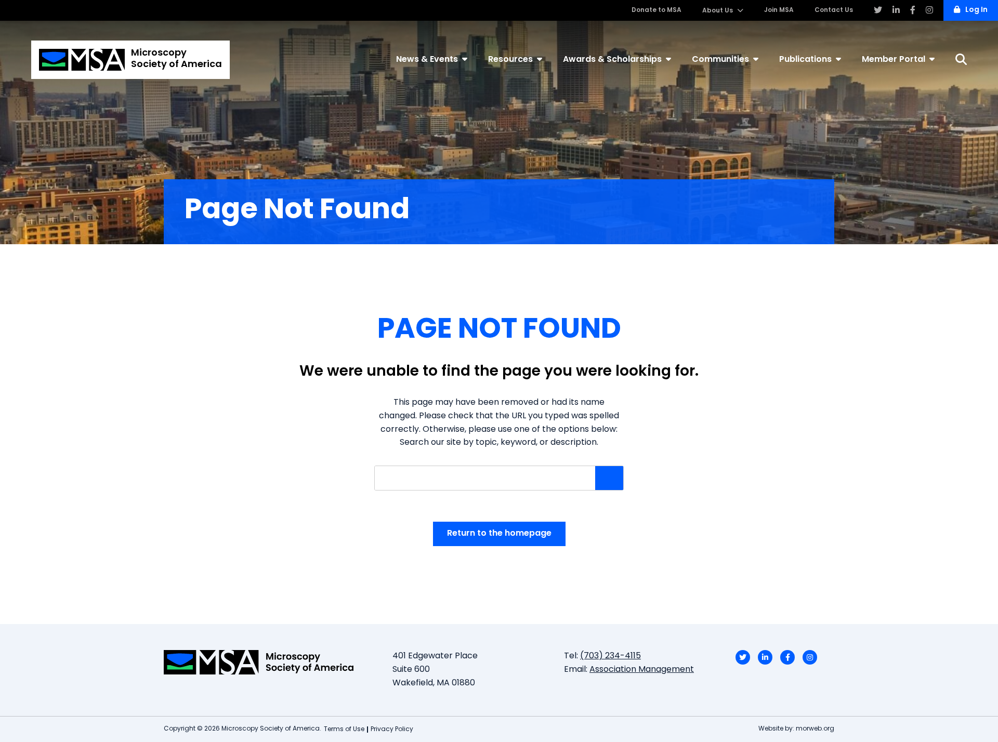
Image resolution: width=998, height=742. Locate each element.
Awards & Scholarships (612, 60)
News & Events (427, 60)
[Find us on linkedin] (896, 10)
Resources (510, 60)
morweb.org (815, 729)
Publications (805, 60)
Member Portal (893, 60)
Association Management (641, 670)
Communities (720, 60)
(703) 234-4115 (610, 656)
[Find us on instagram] (929, 10)
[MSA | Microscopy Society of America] (270, 662)
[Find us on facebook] (912, 10)
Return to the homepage (499, 533)
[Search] (961, 59)
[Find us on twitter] (878, 10)
